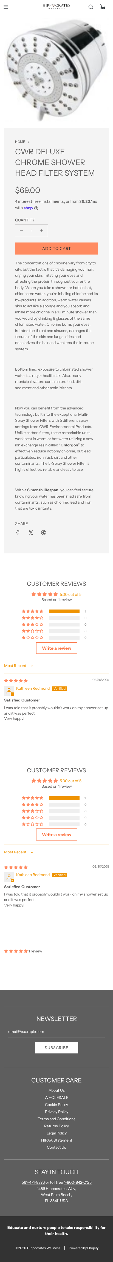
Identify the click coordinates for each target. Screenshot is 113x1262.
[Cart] (103, 7)
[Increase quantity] (42, 231)
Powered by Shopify (83, 1248)
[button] (33, 611)
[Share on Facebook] (18, 533)
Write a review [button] (56, 648)
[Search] (91, 7)
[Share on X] (31, 533)
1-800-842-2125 (78, 1182)
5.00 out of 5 (70, 594)
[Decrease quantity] (21, 231)
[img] (16, 680)
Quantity (25, 220)
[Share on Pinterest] (44, 533)
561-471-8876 (33, 1182)
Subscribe (57, 1047)
